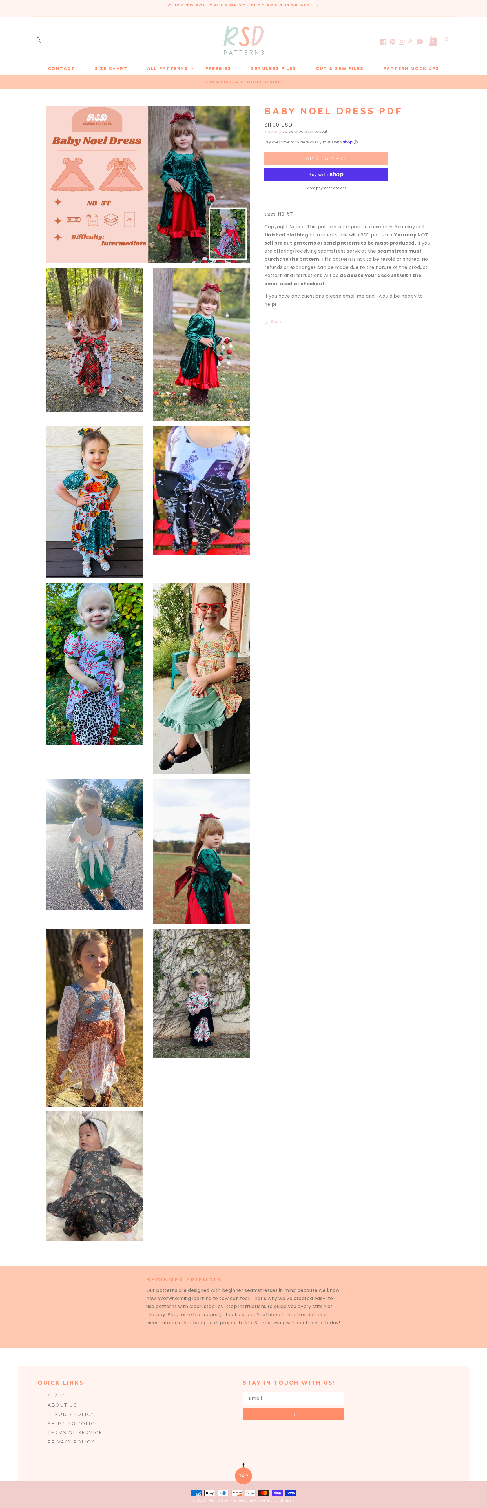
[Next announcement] (439, 8)
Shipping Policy (73, 1423)
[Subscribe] (293, 1414)
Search (59, 1395)
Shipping (273, 131)
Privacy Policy (71, 1442)
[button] (38, 40)
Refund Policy (71, 1414)
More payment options (326, 188)
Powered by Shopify (274, 1500)
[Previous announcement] (48, 8)
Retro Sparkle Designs (231, 1500)
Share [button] (277, 321)
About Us (62, 1405)
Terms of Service (75, 1432)
